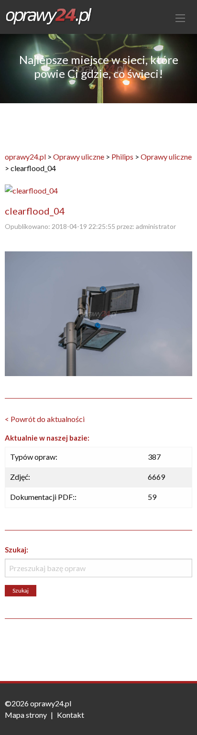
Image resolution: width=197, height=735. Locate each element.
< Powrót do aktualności (45, 418)
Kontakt (70, 714)
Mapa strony (26, 714)
